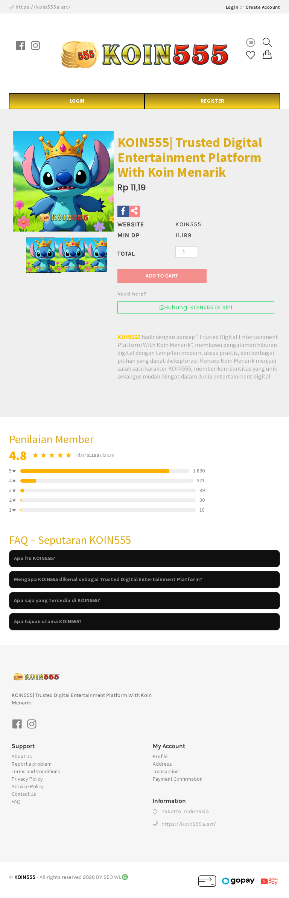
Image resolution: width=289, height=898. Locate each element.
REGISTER (212, 100)
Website (130, 224)
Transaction (166, 771)
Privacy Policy (27, 778)
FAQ (16, 801)
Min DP (128, 235)
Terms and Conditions (36, 771)
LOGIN (77, 100)
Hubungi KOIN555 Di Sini (198, 307)
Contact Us (24, 793)
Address (162, 763)
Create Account (263, 7)
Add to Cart (162, 276)
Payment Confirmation (177, 778)
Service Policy (28, 786)
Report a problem (32, 763)
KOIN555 (128, 337)
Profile (160, 756)
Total (126, 253)
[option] (63, 181)
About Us (22, 756)
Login (232, 7)
